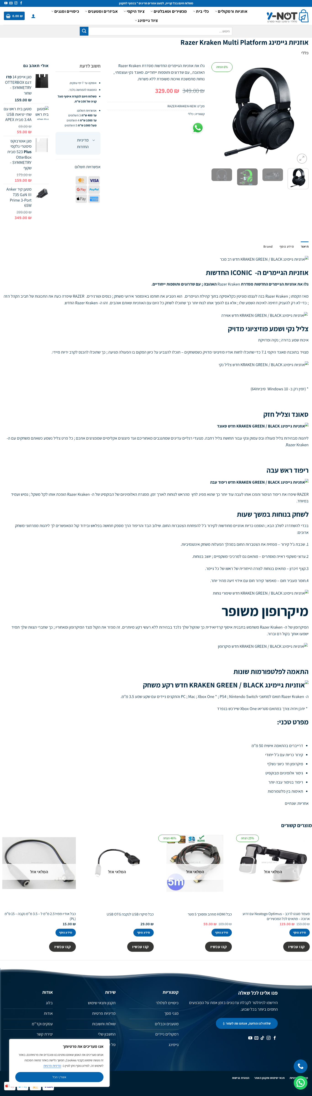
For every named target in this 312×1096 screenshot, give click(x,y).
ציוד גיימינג (148, 20)
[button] (33, 16)
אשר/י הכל (59, 1077)
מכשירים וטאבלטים (170, 11)
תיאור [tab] (305, 246)
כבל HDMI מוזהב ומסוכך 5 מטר (210, 914)
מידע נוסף (299, 932)
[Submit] (84, 31)
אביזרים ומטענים (103, 11)
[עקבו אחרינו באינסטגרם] (16, 3)
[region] (59, 1063)
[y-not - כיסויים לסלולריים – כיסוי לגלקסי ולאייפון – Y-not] (288, 16)
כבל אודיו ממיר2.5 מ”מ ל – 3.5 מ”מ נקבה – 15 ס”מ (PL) (40, 916)
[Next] (216, 113)
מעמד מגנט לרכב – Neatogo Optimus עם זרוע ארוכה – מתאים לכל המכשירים (276, 916)
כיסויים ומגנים (66, 11)
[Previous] (301, 113)
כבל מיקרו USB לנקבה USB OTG (130, 914)
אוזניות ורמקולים (232, 11)
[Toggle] (93, 141)
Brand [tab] (267, 246)
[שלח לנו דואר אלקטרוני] (11, 3)
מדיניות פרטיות (52, 1066)
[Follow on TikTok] (262, 1038)
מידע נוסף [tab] (287, 246)
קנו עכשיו (296, 946)
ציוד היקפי (136, 11)
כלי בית (202, 11)
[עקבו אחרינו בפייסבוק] (21, 3)
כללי (305, 52)
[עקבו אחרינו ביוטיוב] (6, 3)
